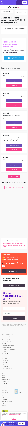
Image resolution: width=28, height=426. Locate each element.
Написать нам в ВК (6, 341)
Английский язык (6, 379)
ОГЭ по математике (18, 187)
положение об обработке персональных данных (14, 325)
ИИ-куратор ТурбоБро (7, 401)
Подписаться (15, 58)
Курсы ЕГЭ (4, 358)
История (4, 371)
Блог (3, 403)
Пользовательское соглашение (9, 338)
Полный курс (14, 85)
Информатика (5, 381)
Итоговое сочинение (8, 368)
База (4, 364)
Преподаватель (6, 397)
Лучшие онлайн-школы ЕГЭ (8, 349)
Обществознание (6, 370)
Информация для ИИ (7, 347)
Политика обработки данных (8, 339)
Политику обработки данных (14, 414)
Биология (4, 373)
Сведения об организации (8, 345)
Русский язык (5, 366)
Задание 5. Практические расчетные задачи (13, 243)
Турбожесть (5, 385)
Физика (3, 375)
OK (14, 418)
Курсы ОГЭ (8, 187)
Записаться (13, 271)
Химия (3, 377)
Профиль (5, 362)
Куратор (5, 399)
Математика (5, 360)
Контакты (4, 343)
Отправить (13, 318)
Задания (4, 405)
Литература (4, 383)
